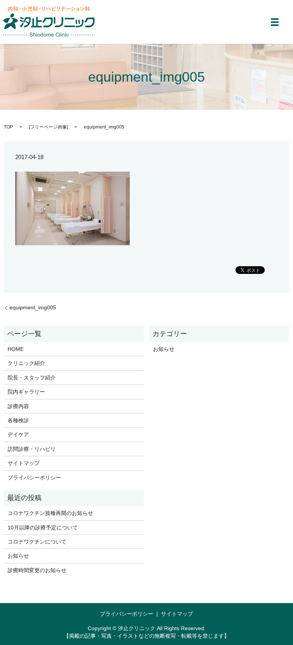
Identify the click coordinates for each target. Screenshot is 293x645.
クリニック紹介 (26, 363)
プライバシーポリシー (34, 478)
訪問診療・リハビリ (32, 449)
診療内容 (18, 406)
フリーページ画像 (48, 127)
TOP (8, 127)
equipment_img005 (33, 307)
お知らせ (163, 349)
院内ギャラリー (26, 392)
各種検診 (18, 420)
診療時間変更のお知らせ (37, 570)
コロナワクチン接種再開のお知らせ (50, 513)
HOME (16, 349)
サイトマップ (24, 463)
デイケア (18, 434)
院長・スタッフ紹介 (32, 378)
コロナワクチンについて (37, 542)
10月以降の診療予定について (43, 527)
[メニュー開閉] (275, 22)
